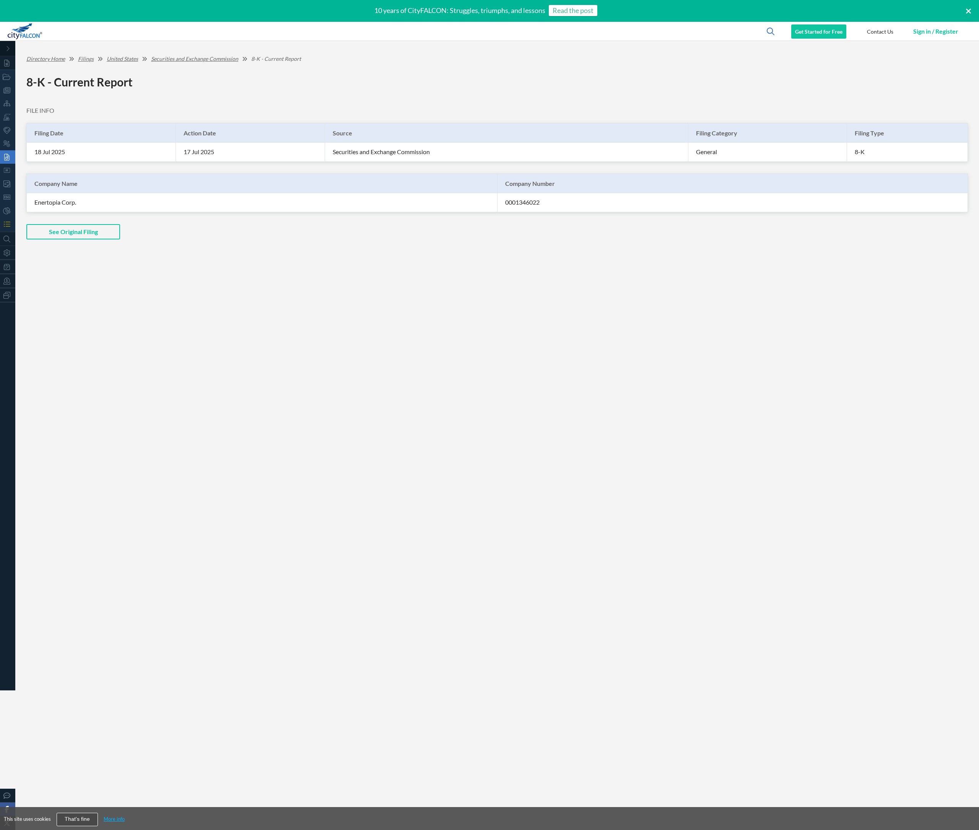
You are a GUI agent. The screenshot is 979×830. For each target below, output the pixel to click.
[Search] (7, 239)
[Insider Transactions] (7, 183)
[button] (880, 31)
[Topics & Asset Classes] (7, 103)
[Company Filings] (7, 157)
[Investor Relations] (7, 170)
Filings (86, 58)
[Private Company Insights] (7, 210)
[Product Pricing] (7, 281)
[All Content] (7, 63)
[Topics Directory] (7, 76)
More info (114, 819)
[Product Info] (7, 266)
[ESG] (7, 197)
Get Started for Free (818, 31)
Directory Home (45, 58)
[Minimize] (7, 48)
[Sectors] (7, 117)
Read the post (573, 10)
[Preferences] (7, 252)
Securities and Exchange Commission (194, 58)
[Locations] (7, 130)
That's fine (77, 819)
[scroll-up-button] (966, 801)
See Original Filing (73, 231)
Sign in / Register (935, 31)
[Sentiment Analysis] (7, 143)
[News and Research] (7, 90)
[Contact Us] (7, 795)
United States (122, 58)
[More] (7, 295)
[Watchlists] (7, 224)
